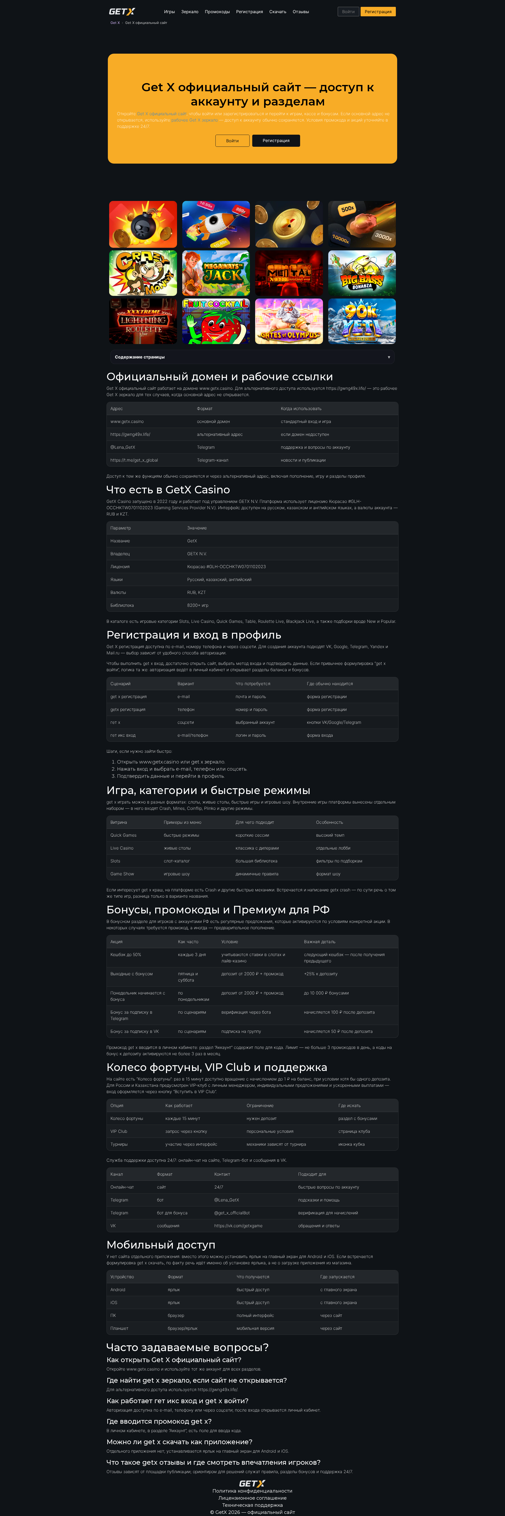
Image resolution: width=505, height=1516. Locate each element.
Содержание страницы (140, 357)
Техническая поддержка (252, 1505)
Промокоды (217, 11)
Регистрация (249, 11)
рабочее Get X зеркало (194, 120)
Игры (169, 11)
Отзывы (301, 11)
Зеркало (190, 11)
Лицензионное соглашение (252, 1498)
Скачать (277, 11)
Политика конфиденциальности (252, 1491)
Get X (115, 23)
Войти (348, 11)
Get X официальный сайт (161, 113)
